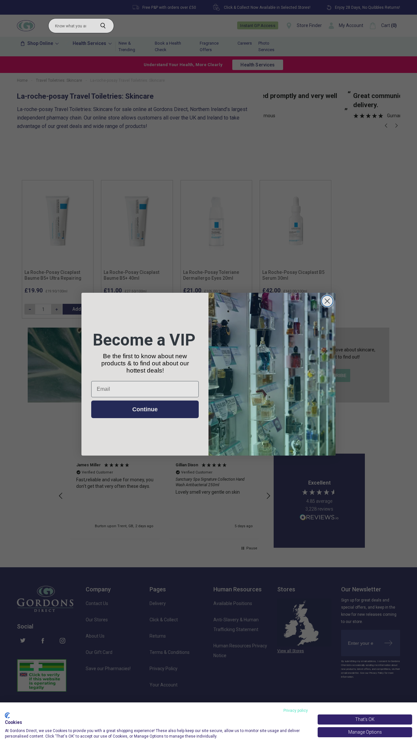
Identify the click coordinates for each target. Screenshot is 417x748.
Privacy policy (295, 710)
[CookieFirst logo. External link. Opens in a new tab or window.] (7, 715)
